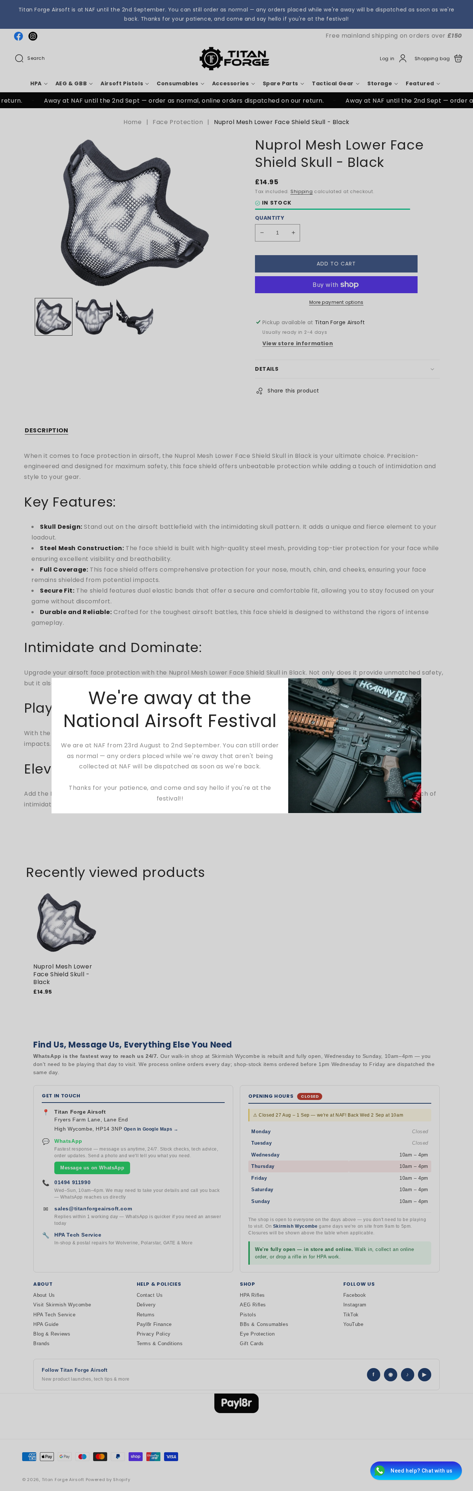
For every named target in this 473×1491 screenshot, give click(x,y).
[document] (236, 745)
